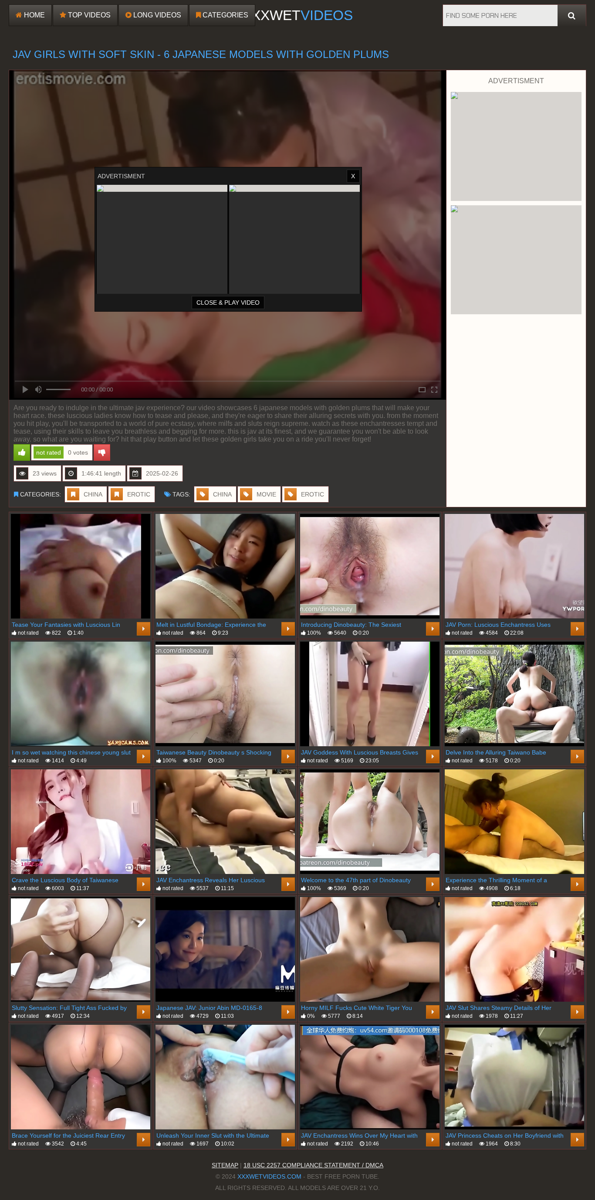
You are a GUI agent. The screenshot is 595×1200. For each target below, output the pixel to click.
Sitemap (225, 1165)
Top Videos (88, 15)
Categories (224, 15)
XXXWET (297, 15)
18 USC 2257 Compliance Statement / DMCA (313, 1165)
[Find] (572, 16)
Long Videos (156, 15)
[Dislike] (102, 452)
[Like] (22, 452)
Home (33, 15)
